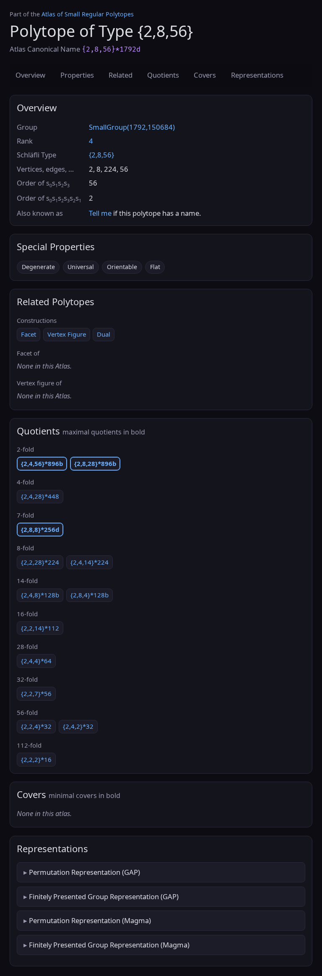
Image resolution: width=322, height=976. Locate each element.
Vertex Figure (66, 334)
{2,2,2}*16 (36, 759)
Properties (77, 75)
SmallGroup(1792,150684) (132, 127)
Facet (28, 334)
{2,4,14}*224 (89, 562)
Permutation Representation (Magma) (90, 920)
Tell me (100, 213)
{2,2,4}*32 (36, 726)
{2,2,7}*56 (36, 693)
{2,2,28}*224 (40, 562)
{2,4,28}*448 (40, 496)
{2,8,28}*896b (95, 463)
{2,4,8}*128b (40, 595)
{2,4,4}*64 (36, 661)
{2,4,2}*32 (78, 726)
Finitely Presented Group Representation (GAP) (104, 896)
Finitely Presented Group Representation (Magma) (109, 945)
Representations (257, 75)
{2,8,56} (101, 155)
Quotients (163, 75)
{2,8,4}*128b (89, 595)
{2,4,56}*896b (42, 463)
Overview (30, 75)
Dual (103, 334)
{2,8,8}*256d (40, 529)
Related (120, 75)
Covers (205, 75)
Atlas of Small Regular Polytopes (88, 14)
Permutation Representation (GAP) (84, 872)
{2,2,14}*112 (40, 628)
